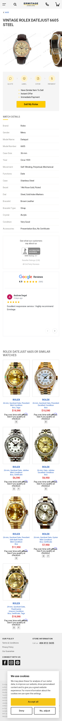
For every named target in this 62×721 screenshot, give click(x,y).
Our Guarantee (8, 651)
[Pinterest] (17, 662)
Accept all (33, 701)
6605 (7, 12)
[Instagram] (11, 662)
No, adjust (45, 710)
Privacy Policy (7, 647)
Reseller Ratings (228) (31, 260)
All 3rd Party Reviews (31, 264)
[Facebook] (4, 662)
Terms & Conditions (10, 643)
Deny (21, 710)
